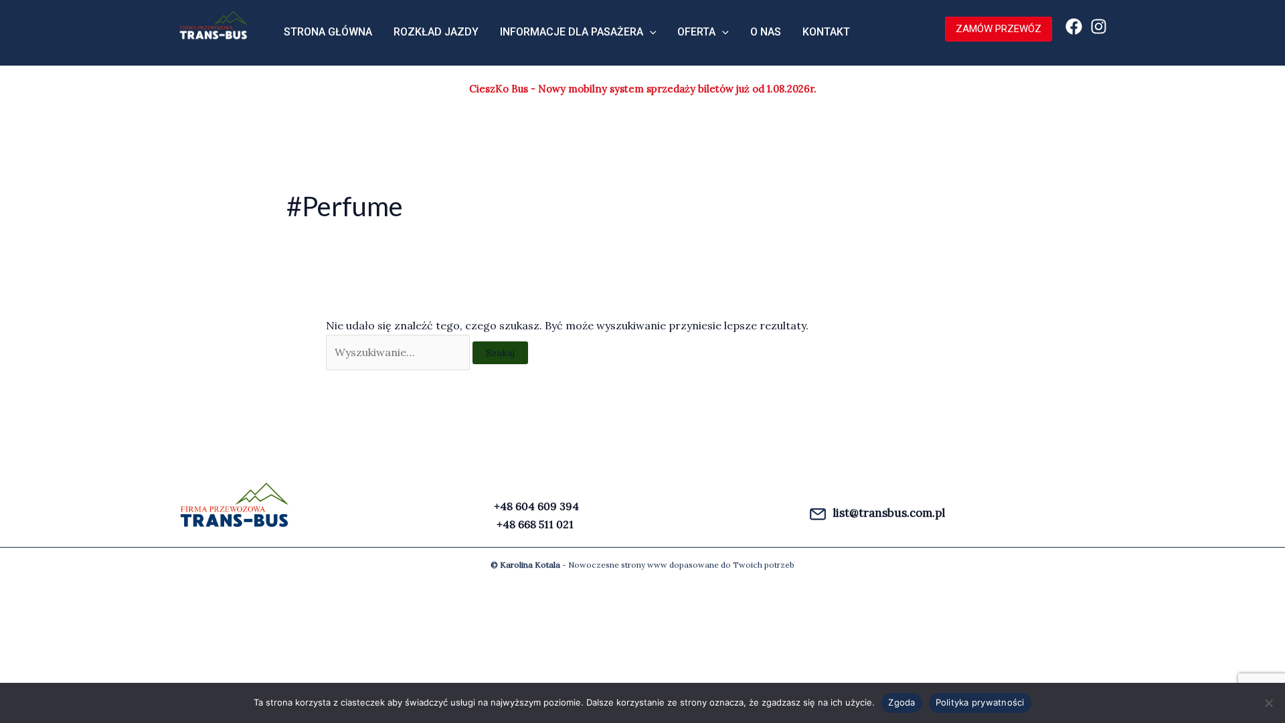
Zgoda (901, 702)
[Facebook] (1073, 26)
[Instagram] (1098, 26)
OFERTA (696, 31)
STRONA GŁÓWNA (328, 31)
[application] (650, 32)
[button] (992, 29)
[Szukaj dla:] (399, 352)
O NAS (765, 31)
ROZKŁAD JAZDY (436, 31)
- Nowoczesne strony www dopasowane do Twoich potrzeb (642, 565)
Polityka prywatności (980, 702)
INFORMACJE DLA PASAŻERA (571, 31)
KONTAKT (826, 31)
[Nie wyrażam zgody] (1268, 703)
